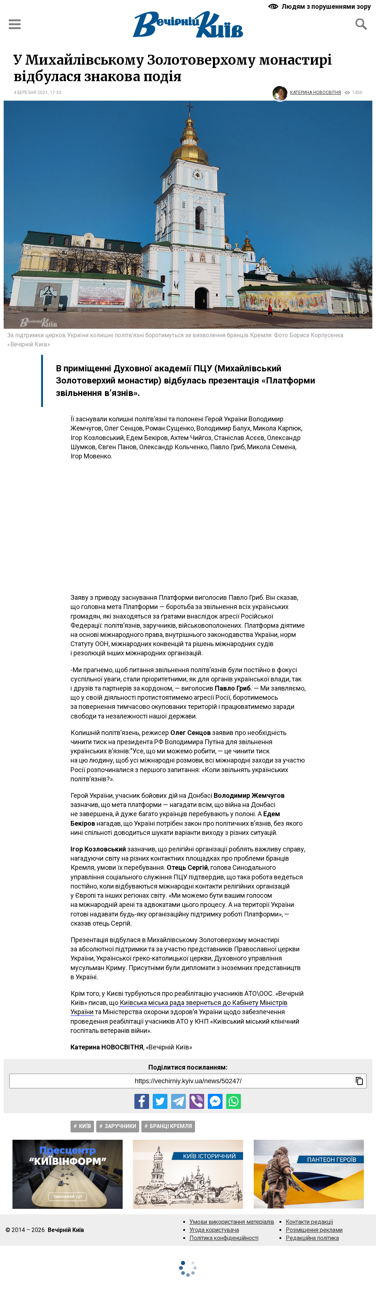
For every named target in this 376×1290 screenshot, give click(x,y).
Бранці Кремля (171, 1126)
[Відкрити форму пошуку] (361, 24)
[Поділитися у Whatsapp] (233, 1101)
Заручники (120, 1126)
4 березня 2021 (31, 92)
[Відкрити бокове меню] (14, 24)
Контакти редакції (309, 1221)
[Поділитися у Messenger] (215, 1101)
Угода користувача (214, 1229)
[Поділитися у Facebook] (141, 1101)
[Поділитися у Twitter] (160, 1101)
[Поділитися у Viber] (196, 1101)
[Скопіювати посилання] (359, 1081)
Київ (85, 1126)
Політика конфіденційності (223, 1238)
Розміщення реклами (314, 1229)
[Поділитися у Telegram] (178, 1101)
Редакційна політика (312, 1238)
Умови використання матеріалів (231, 1221)
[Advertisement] (188, 526)
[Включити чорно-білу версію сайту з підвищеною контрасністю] (320, 6)
